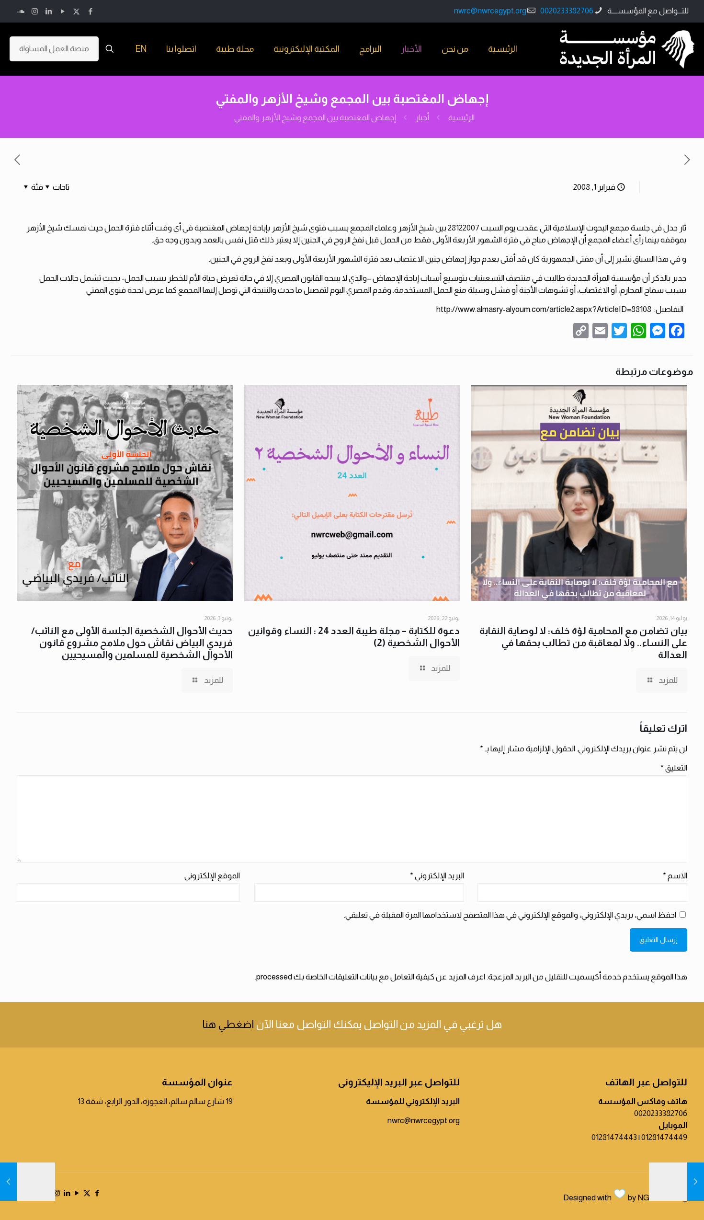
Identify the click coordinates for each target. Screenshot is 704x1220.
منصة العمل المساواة (54, 48)
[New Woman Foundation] (627, 49)
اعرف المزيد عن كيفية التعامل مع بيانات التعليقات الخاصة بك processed (370, 976)
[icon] (20, 11)
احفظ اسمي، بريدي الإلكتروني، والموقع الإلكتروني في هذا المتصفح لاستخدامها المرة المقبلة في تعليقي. (510, 915)
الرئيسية (461, 117)
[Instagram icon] (34, 11)
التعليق (673, 767)
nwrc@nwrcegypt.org (490, 10)
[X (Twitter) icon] (76, 11)
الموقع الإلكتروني (212, 875)
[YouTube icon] (62, 11)
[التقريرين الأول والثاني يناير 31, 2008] (676, 1181)
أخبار (422, 117)
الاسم (675, 875)
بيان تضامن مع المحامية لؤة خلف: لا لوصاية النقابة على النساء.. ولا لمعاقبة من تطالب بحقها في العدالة (583, 642)
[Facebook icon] (90, 11)
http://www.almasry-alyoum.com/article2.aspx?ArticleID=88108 (543, 309)
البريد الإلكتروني (437, 875)
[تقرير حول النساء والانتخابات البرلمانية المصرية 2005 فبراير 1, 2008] (27, 1181)
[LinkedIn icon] (48, 11)
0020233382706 (566, 10)
